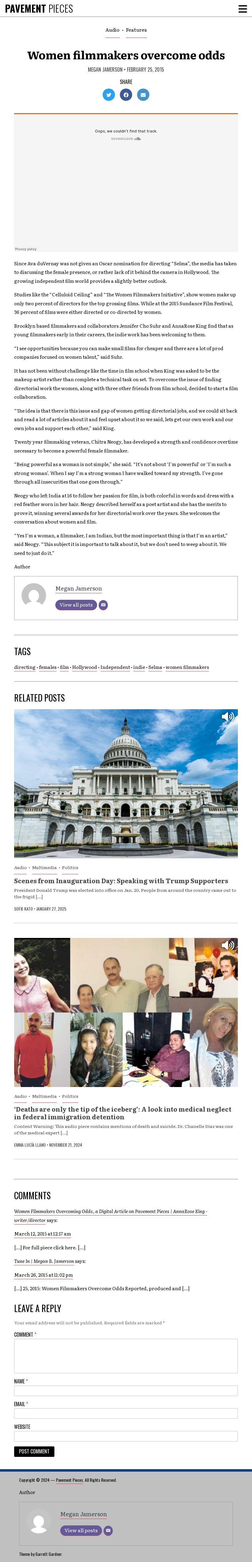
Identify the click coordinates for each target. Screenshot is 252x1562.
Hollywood (84, 666)
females (48, 666)
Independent (115, 666)
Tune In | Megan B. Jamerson (44, 1260)
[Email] (103, 605)
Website (22, 1427)
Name (21, 1381)
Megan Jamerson (105, 69)
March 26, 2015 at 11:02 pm (43, 1274)
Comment (25, 1334)
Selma (155, 666)
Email (21, 1404)
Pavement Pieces (69, 1480)
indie (139, 666)
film (64, 666)
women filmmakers (187, 666)
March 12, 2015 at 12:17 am (42, 1233)
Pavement (39, 8)
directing (25, 666)
